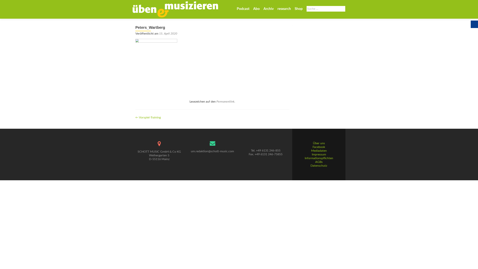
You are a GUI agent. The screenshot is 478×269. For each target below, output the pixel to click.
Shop (299, 9)
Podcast (243, 9)
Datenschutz (319, 165)
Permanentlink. (225, 101)
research (284, 9)
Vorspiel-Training (148, 117)
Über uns (319, 143)
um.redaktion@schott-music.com (212, 151)
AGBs (319, 161)
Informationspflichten (319, 158)
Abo (256, 9)
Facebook (319, 147)
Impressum (319, 154)
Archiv (268, 9)
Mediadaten (319, 150)
